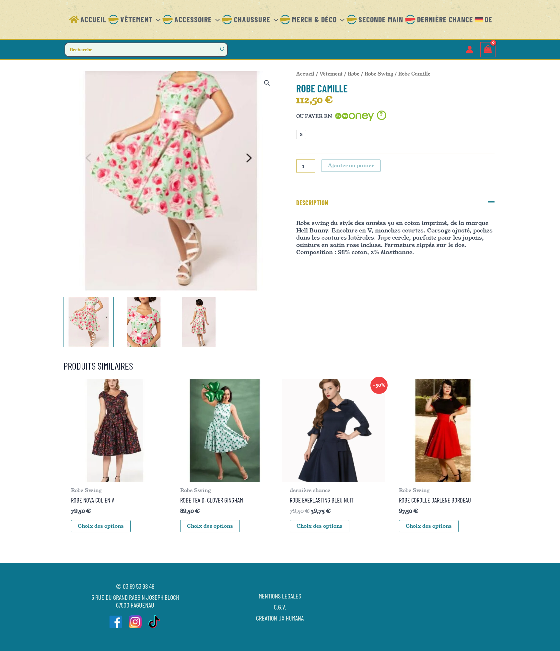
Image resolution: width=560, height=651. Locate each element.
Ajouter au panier (351, 165)
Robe (353, 73)
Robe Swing (379, 73)
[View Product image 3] (199, 322)
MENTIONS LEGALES (280, 596)
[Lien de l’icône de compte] (469, 49)
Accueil (305, 73)
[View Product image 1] (89, 322)
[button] (156, 19)
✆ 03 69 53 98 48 (135, 586)
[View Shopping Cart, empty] (488, 50)
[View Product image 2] (144, 322)
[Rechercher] (222, 49)
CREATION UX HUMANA (280, 618)
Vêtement (331, 73)
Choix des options (101, 526)
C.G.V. (280, 607)
